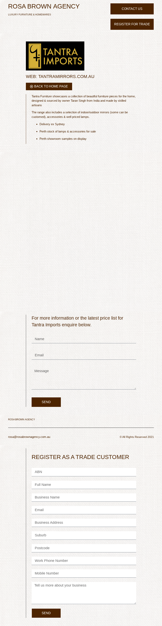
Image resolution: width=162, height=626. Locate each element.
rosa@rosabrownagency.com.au (29, 436)
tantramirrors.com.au (60, 76)
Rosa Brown (44, 6)
